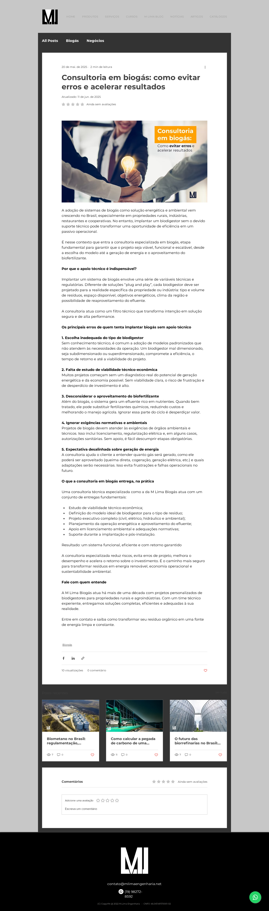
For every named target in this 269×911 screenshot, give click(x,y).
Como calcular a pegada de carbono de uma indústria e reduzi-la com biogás (134, 741)
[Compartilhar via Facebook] (63, 658)
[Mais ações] (205, 67)
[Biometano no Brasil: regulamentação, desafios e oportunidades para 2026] (70, 716)
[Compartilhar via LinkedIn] (73, 658)
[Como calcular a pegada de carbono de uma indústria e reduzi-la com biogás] (134, 716)
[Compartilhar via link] (83, 658)
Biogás (72, 41)
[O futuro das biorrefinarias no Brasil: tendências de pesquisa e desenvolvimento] (198, 716)
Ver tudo (221, 692)
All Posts (50, 41)
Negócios (95, 41)
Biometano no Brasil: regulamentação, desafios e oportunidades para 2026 (70, 741)
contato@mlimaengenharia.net (134, 884)
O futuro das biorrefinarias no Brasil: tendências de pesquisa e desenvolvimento (198, 741)
